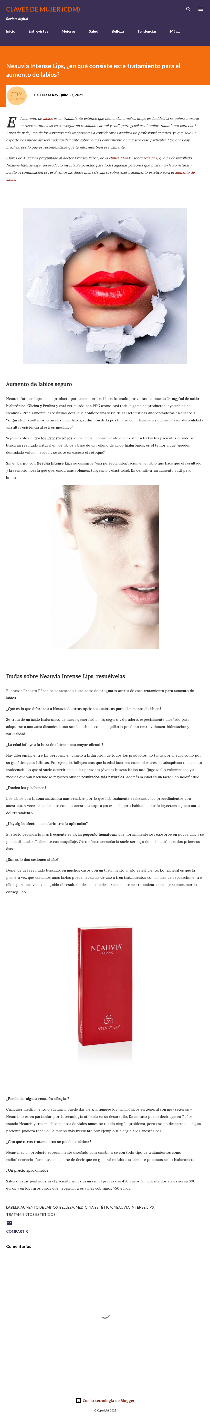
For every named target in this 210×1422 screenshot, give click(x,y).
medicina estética (94, 1207)
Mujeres (69, 31)
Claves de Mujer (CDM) (43, 9)
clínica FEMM (120, 158)
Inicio (10, 31)
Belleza (118, 31)
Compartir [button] (17, 1231)
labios (47, 118)
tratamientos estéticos (31, 1214)
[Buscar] (188, 9)
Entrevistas (38, 31)
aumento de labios (39, 1207)
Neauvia (150, 158)
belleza (66, 1207)
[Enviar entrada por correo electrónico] (9, 1225)
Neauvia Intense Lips (134, 1207)
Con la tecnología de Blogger (108, 1400)
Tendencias (147, 31)
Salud (93, 31)
